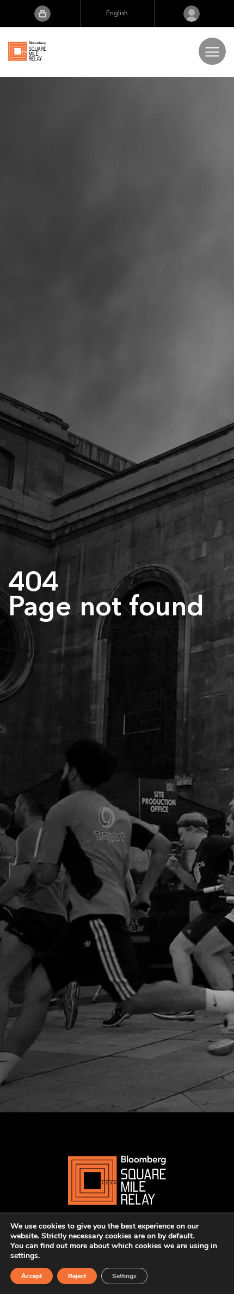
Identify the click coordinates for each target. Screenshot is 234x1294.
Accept (31, 1276)
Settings (124, 1276)
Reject (77, 1276)
